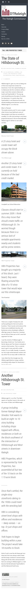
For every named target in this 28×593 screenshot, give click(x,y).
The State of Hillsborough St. (13, 60)
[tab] (3, 2)
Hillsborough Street (9, 75)
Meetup (3, 36)
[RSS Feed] (8, 43)
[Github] (5, 43)
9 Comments (6, 79)
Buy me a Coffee (5, 39)
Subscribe (3, 27)
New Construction (8, 68)
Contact (3, 31)
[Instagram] (2, 43)
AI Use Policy (6, 579)
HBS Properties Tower (14, 73)
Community (4, 34)
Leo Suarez (14, 55)
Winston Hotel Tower (7, 136)
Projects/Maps (5, 29)
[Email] (11, 43)
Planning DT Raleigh (20, 68)
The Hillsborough (6, 158)
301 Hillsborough (8, 72)
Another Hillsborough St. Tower (13, 379)
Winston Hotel (20, 75)
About (2, 24)
